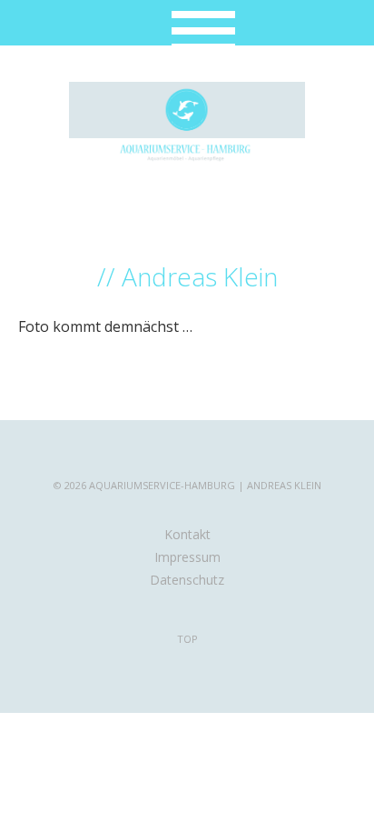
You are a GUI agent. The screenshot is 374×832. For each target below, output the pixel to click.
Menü (187, 22)
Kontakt (187, 534)
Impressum (187, 557)
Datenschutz (187, 579)
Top (187, 639)
